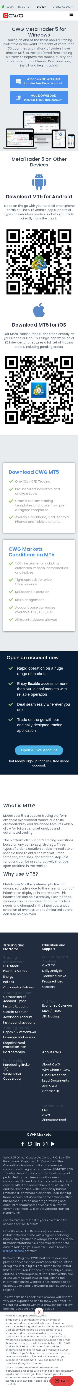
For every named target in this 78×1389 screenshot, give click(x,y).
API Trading (50, 1016)
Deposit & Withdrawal (19, 1032)
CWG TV (48, 965)
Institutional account (19, 1022)
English (41, 6)
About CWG (51, 1064)
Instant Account (15, 1006)
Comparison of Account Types (14, 999)
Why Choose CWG (56, 1070)
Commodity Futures (18, 987)
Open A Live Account (39, 750)
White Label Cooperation (12, 1076)
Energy (8, 976)
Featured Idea (52, 981)
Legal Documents (55, 1080)
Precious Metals (15, 971)
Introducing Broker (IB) (17, 1066)
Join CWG (49, 1086)
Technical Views (54, 976)
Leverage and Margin (19, 1037)
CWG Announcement (54, 1117)
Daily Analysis (52, 971)
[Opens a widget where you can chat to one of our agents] (62, 1381)
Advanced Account (17, 1017)
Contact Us (50, 1091)
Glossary (48, 987)
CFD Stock (11, 966)
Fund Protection (54, 1075)
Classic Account (15, 1012)
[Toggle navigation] (71, 15)
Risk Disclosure (13, 1251)
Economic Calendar (57, 1005)
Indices (8, 982)
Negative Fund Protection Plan (14, 1045)
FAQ (45, 1110)
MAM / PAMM (52, 1011)
